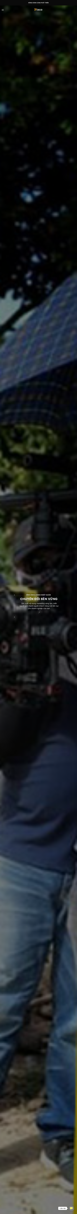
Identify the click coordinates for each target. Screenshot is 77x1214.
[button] (71, 1208)
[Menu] (3, 9)
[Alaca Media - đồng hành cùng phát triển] (38, 9)
